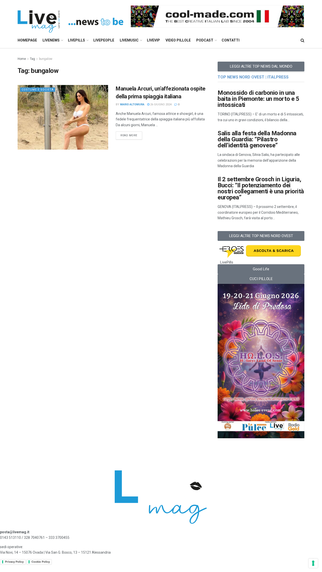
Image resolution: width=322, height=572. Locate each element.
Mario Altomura (132, 104)
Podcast (204, 40)
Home (22, 59)
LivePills (76, 40)
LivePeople (103, 40)
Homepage (27, 40)
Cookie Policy (40, 561)
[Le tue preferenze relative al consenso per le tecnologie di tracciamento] (313, 563)
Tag (32, 59)
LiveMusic (129, 40)
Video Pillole (178, 40)
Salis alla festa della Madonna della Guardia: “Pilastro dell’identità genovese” (257, 139)
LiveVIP (153, 40)
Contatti (230, 40)
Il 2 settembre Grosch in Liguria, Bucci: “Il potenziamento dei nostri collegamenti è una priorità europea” (261, 188)
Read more (131, 134)
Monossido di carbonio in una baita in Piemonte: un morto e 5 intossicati (258, 98)
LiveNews (51, 40)
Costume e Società (38, 89)
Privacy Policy (14, 561)
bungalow (45, 59)
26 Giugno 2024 (160, 104)
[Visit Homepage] (70, 16)
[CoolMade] (217, 16)
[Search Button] (302, 40)
